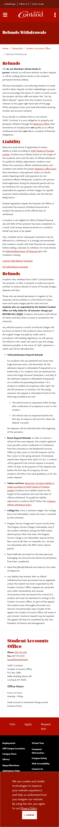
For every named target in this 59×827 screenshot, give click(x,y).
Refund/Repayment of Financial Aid (23, 251)
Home (5, 48)
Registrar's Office (41, 123)
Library (6, 759)
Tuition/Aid (17, 48)
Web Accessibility (41, 763)
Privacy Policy (29, 808)
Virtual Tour (38, 743)
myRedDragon (10, 4)
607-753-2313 (21, 652)
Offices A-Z (24, 4)
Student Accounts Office (38, 48)
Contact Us (37, 768)
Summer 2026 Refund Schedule (17, 260)
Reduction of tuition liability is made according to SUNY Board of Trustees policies (30, 487)
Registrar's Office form (45, 168)
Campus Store (9, 753)
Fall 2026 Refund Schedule (15, 266)
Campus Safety (39, 758)
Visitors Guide (38, 4)
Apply (28, 724)
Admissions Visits (11, 770)
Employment (8, 743)
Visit (12, 724)
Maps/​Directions (10, 765)
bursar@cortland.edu (17, 659)
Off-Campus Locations (13, 748)
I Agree (29, 815)
